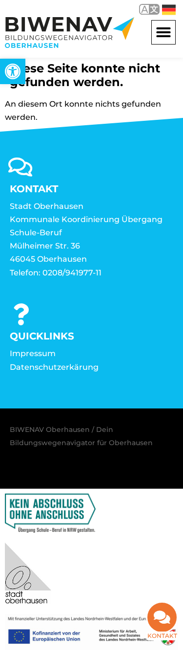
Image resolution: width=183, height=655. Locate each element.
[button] (163, 32)
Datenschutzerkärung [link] (54, 367)
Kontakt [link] (162, 635)
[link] (12, 71)
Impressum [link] (33, 353)
